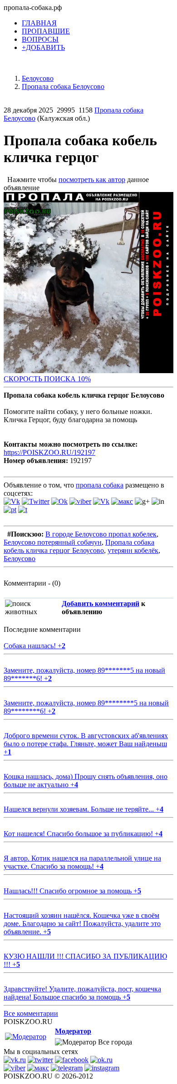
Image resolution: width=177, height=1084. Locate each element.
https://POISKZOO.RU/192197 (49, 452)
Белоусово (19, 558)
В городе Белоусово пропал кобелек (101, 534)
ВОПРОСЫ (40, 39)
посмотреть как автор (92, 179)
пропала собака (99, 485)
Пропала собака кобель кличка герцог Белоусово (79, 546)
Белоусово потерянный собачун (53, 542)
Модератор (73, 1031)
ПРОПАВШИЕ (46, 31)
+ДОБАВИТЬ (43, 47)
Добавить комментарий (100, 603)
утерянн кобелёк (133, 550)
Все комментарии (31, 1013)
